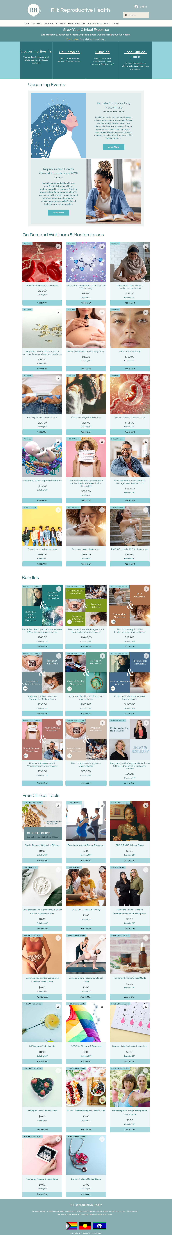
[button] (60, 23)
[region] (36, 60)
